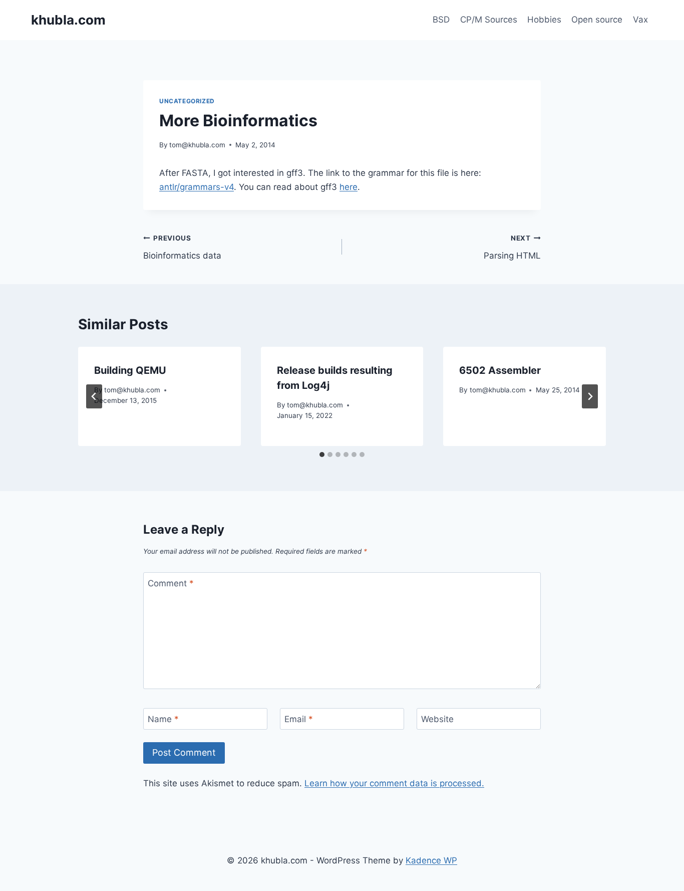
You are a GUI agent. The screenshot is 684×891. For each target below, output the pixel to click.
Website (437, 719)
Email (298, 719)
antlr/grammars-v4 (196, 187)
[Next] (590, 396)
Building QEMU (130, 370)
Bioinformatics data (182, 247)
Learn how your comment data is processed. (394, 783)
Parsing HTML (512, 247)
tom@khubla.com (197, 145)
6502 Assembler (500, 370)
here (348, 187)
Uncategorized (187, 101)
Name (163, 719)
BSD (441, 20)
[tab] (321, 454)
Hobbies (544, 20)
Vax (640, 20)
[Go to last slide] (94, 396)
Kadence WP (431, 860)
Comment (171, 583)
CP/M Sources (488, 20)
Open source (596, 20)
